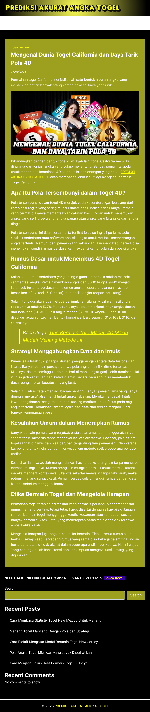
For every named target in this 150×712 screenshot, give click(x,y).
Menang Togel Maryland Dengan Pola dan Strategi (49, 631)
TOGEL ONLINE (20, 47)
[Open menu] (141, 8)
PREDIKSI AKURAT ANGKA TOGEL (82, 706)
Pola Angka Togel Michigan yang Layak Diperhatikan (51, 652)
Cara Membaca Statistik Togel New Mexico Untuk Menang (55, 620)
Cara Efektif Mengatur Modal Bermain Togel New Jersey (54, 642)
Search (10, 588)
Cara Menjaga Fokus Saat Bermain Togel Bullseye (49, 663)
